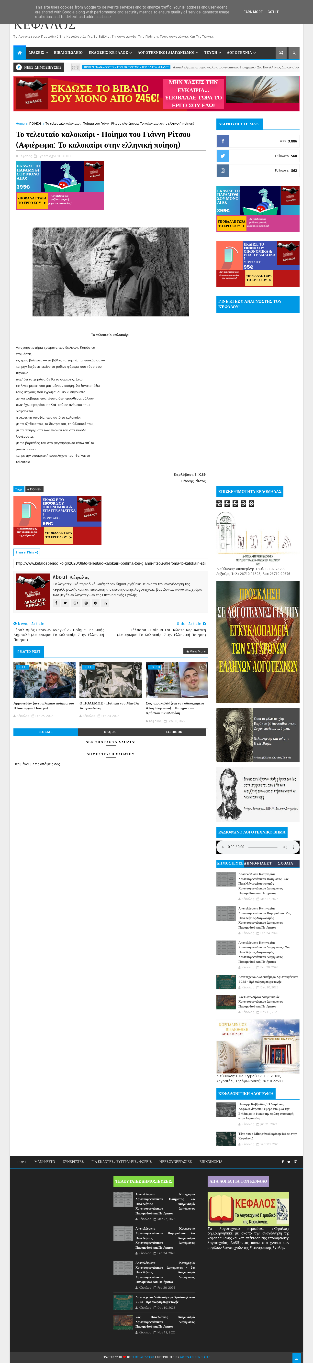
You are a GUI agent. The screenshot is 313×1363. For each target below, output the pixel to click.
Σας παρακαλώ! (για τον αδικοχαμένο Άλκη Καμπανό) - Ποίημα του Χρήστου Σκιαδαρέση (175, 708)
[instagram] (295, 1162)
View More (198, 651)
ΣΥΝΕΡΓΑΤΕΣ (73, 1162)
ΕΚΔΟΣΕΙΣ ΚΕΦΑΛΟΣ (108, 53)
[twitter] (289, 1162)
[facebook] (282, 1162)
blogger (45, 732)
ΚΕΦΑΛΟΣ (44, 25)
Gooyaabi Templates (195, 1357)
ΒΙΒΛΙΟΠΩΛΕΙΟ (68, 53)
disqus (109, 732)
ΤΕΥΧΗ (210, 53)
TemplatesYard (143, 1357)
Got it (273, 12)
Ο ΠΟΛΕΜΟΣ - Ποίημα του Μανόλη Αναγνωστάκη (109, 705)
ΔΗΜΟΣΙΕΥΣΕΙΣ (230, 864)
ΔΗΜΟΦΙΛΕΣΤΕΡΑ (258, 864)
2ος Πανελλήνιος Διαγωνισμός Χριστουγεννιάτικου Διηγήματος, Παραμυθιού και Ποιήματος (260, 1001)
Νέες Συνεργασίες (175, 1162)
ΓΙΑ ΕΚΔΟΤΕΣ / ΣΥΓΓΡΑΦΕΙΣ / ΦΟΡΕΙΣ (121, 1162)
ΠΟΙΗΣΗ (35, 123)
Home (20, 123)
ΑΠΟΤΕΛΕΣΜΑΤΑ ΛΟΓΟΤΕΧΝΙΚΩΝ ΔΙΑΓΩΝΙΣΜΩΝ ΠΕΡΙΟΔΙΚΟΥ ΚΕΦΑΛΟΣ (87, 67)
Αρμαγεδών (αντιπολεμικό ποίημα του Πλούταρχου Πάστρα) (43, 705)
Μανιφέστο (44, 1162)
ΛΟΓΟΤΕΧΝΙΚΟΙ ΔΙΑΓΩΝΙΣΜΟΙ (166, 53)
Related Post (28, 651)
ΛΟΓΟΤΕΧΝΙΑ (239, 53)
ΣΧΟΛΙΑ (285, 863)
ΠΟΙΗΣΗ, (65, 156)
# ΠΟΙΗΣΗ (34, 489)
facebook (174, 732)
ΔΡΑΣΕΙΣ (37, 53)
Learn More (252, 12)
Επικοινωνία (211, 1162)
